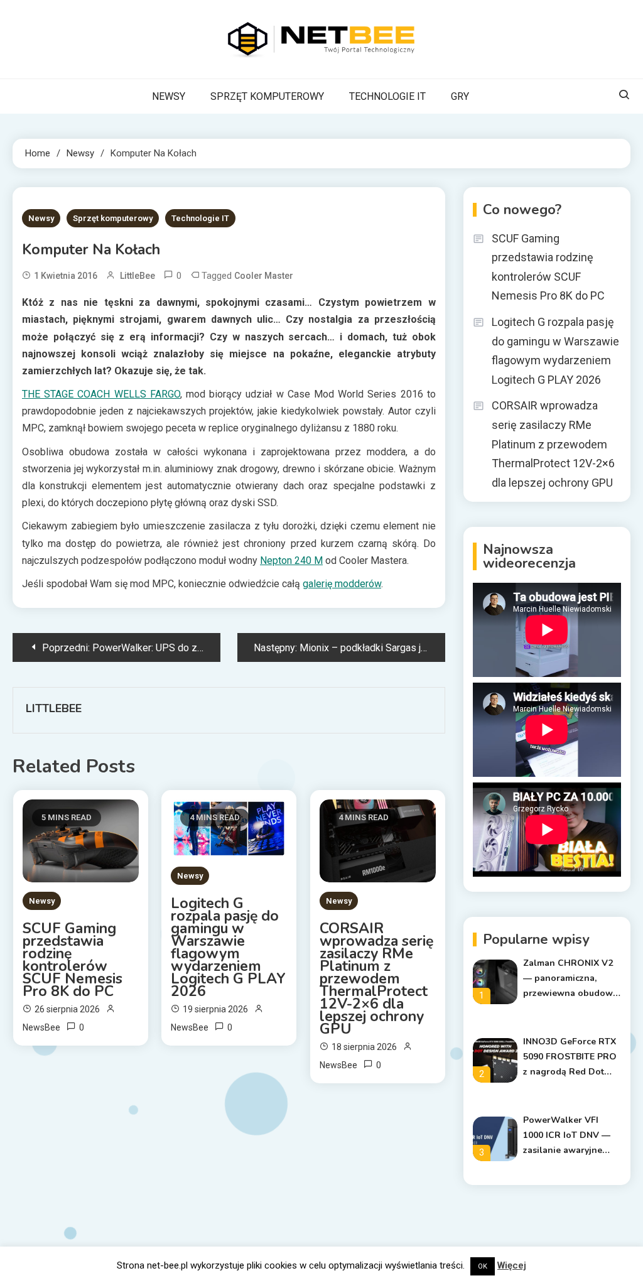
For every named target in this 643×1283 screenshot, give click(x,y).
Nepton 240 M (291, 560)
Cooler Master (263, 276)
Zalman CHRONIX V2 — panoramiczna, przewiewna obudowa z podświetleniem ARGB (570, 979)
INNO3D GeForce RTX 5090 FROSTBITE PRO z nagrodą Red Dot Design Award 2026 (570, 1058)
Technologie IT (200, 218)
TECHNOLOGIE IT (387, 96)
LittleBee (137, 276)
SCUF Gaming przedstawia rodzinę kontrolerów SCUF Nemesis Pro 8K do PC (72, 960)
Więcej (511, 1265)
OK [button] (482, 1266)
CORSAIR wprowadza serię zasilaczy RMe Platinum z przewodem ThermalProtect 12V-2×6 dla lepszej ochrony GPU (376, 979)
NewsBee (41, 1027)
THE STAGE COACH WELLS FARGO (101, 394)
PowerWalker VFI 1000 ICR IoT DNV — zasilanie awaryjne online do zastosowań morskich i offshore (570, 1136)
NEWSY (168, 96)
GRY (460, 96)
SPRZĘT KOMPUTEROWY (267, 96)
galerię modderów (342, 584)
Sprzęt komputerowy (113, 218)
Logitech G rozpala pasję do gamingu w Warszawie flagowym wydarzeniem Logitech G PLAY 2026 (228, 947)
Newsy (41, 218)
